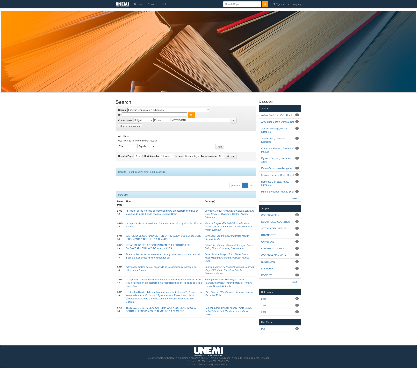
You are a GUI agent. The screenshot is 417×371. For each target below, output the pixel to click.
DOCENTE (266, 275)
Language (297, 4)
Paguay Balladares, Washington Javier (224, 279)
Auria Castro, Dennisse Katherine (227, 225)
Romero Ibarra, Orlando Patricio (221, 307)
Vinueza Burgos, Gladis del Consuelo (224, 223)
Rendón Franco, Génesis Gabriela (228, 284)
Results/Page (125, 156)
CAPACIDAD (267, 241)
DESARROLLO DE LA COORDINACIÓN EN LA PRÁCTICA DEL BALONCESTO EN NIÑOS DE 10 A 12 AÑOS (158, 246)
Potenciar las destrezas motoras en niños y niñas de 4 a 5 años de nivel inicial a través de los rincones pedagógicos (163, 256)
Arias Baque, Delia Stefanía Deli (277, 121)
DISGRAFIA (267, 268)
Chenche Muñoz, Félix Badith (220, 210)
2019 (263, 298)
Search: (122, 109)
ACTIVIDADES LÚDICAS (274, 228)
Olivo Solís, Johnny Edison (218, 235)
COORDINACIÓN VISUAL (274, 255)
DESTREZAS (268, 261)
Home (139, 4)
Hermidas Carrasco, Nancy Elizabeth (224, 282)
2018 (263, 305)
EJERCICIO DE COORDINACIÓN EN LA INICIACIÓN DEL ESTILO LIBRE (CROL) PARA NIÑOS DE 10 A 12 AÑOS (163, 237)
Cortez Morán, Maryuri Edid (219, 254)
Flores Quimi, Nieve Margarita (276, 168)
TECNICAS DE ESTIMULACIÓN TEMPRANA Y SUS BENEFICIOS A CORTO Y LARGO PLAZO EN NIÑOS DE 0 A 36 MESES (161, 309)
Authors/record (209, 156)
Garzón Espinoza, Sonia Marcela (278, 175)
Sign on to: (281, 4)
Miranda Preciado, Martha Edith (277, 191)
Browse (152, 4)
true (263, 328)
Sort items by (151, 156)
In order (179, 156)
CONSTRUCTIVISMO (272, 248)
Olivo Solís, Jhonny (214, 245)
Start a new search (130, 126)
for (119, 114)
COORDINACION (270, 215)
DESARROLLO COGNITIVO (275, 221)
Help (164, 4)
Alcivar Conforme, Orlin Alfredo (228, 248)
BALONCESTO (268, 235)
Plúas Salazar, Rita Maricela (219, 292)
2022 (263, 312)
